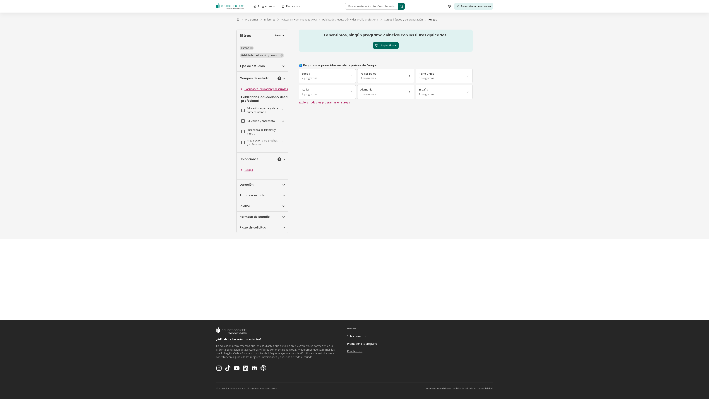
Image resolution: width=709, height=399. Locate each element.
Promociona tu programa (362, 343)
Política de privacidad (464, 388)
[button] (247, 48)
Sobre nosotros (356, 336)
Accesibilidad (485, 388)
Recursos (292, 6)
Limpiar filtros (388, 45)
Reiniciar (280, 35)
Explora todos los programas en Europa (324, 102)
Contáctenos (354, 351)
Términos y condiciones (438, 388)
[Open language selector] (449, 6)
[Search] (401, 6)
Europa (248, 170)
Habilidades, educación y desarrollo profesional (272, 89)
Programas (265, 6)
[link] (433, 19)
